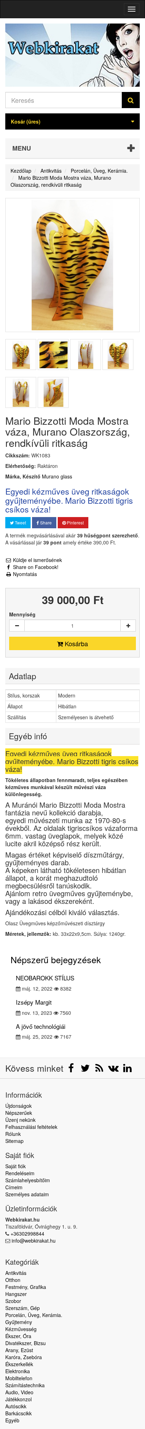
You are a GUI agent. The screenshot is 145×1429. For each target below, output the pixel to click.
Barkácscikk (18, 1413)
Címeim (14, 1187)
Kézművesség (21, 1328)
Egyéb (12, 1420)
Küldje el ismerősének (37, 559)
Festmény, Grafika (25, 1286)
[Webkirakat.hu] (72, 55)
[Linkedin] (127, 1069)
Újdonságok (18, 1105)
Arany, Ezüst (19, 1350)
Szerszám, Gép (22, 1307)
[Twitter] (86, 1069)
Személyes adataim (27, 1194)
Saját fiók (15, 1166)
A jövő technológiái (40, 1026)
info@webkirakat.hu (34, 1240)
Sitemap (14, 1140)
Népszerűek (18, 1112)
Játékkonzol (18, 1399)
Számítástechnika (25, 1385)
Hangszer (16, 1293)
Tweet (20, 522)
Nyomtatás (24, 573)
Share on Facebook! (35, 566)
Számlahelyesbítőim (27, 1180)
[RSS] (100, 1069)
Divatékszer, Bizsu (25, 1343)
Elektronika (17, 1371)
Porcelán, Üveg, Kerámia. (33, 1314)
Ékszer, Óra (18, 1335)
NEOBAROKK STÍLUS (45, 977)
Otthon (12, 1279)
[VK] (114, 1069)
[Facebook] (72, 1069)
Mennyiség (22, 614)
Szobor (13, 1300)
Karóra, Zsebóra (23, 1357)
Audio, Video (19, 1392)
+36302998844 (27, 1233)
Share (45, 522)
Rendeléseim (19, 1173)
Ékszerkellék (19, 1364)
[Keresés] (131, 100)
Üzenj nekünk (20, 1119)
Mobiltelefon (18, 1378)
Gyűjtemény (18, 1321)
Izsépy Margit (34, 1002)
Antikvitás (15, 1272)
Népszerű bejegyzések (56, 959)
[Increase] (128, 625)
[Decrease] (17, 625)
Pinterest (75, 522)
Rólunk (13, 1133)
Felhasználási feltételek (31, 1126)
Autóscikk (15, 1406)
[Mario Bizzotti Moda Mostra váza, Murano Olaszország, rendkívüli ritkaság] (20, 354)
